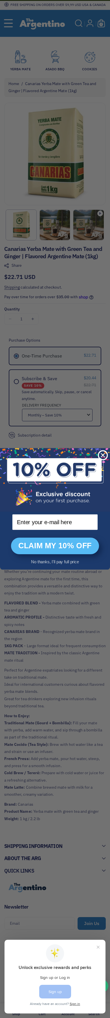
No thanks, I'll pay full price (55, 562)
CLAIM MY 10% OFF (54, 546)
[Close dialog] (102, 455)
